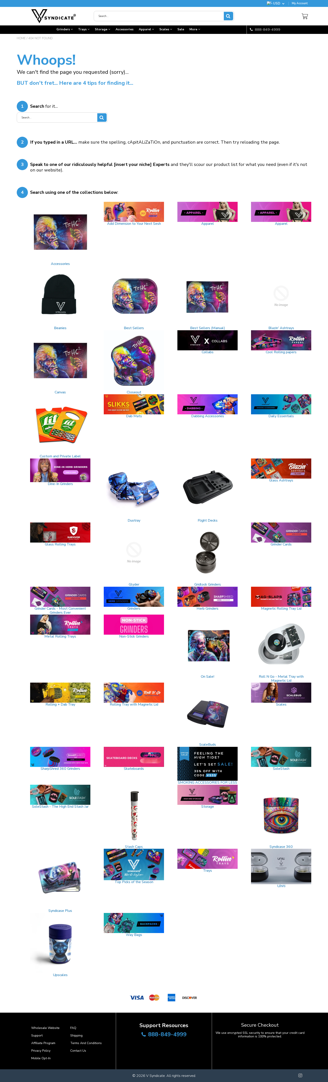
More (193, 29)
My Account (300, 3)
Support (37, 1035)
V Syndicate (155, 1075)
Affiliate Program (43, 1043)
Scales (164, 29)
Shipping (76, 1035)
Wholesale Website (45, 1028)
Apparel (145, 29)
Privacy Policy (40, 1051)
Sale (180, 29)
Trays (82, 29)
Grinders (63, 29)
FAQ (73, 1028)
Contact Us (78, 1051)
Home (21, 38)
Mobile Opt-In (41, 1058)
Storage (101, 29)
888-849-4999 (267, 30)
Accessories (124, 29)
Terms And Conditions (86, 1043)
